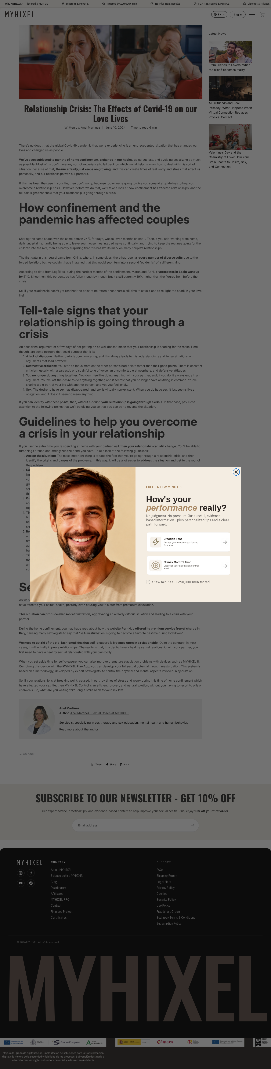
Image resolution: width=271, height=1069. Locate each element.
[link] (188, 542)
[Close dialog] (236, 472)
